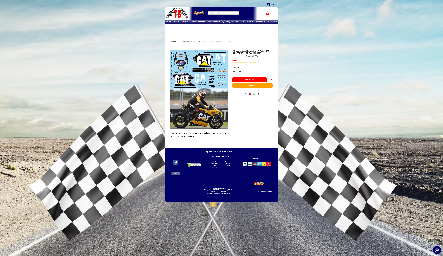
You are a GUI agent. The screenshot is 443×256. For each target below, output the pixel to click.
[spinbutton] (237, 71)
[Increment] (240, 71)
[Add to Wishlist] (270, 79)
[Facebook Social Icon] (175, 162)
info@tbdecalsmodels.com (222, 193)
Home (172, 42)
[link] (267, 13)
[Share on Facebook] (245, 94)
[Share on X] (258, 94)
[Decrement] (233, 71)
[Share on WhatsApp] (254, 94)
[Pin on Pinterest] (250, 94)
